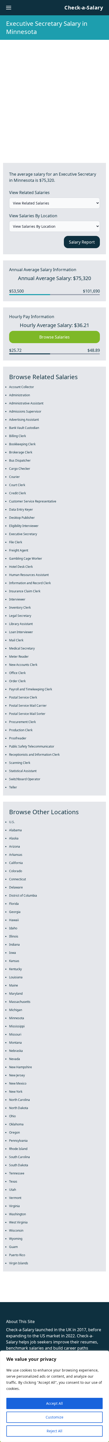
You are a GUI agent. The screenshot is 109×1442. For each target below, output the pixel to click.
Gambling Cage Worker (25, 558)
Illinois (13, 936)
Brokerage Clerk (20, 452)
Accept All (54, 1403)
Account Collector (21, 387)
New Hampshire (20, 1067)
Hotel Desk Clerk (21, 566)
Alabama (15, 830)
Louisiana (16, 977)
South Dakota (18, 1165)
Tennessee (16, 1173)
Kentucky (15, 969)
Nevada (14, 1059)
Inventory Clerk (20, 607)
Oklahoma (16, 1124)
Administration (19, 395)
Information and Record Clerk (30, 583)
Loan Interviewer (21, 632)
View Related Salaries (29, 192)
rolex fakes (30, 1293)
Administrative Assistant (26, 403)
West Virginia (18, 1222)
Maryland (16, 993)
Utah (12, 1189)
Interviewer (17, 599)
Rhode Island (18, 1149)
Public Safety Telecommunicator (31, 746)
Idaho (13, 928)
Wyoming (15, 1238)
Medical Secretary (22, 648)
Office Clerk (17, 673)
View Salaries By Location (33, 216)
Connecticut (17, 879)
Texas (13, 1181)
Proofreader (17, 738)
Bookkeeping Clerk (22, 444)
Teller (13, 787)
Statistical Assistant (23, 771)
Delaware (16, 887)
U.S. (12, 822)
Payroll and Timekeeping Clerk (30, 689)
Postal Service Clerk (23, 697)
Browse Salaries (54, 337)
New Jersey (17, 1075)
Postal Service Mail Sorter (27, 714)
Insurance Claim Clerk (24, 591)
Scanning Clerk (19, 763)
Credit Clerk (17, 493)
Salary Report (82, 242)
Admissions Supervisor (25, 411)
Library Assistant (21, 624)
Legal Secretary (20, 616)
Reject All (54, 1430)
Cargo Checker (19, 468)
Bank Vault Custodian (24, 428)
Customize (54, 1417)
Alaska (14, 838)
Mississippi (17, 1026)
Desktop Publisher (22, 517)
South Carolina (19, 1157)
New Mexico (17, 1083)
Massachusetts (19, 1002)
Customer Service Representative (32, 501)
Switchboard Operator (24, 779)
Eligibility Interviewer (24, 526)
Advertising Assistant (24, 419)
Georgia (15, 912)
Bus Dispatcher (20, 460)
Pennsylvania (18, 1140)
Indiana (14, 944)
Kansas (14, 961)
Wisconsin (16, 1230)
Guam (13, 1247)
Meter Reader (19, 656)
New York (15, 1091)
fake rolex (9, 1293)
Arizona (14, 846)
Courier (14, 477)
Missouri (15, 1034)
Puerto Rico (17, 1255)
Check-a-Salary (83, 7)
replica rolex (76, 1293)
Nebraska (16, 1051)
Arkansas (15, 854)
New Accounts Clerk (23, 665)
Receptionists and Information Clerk (34, 754)
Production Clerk (20, 730)
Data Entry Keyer (21, 509)
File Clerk (15, 542)
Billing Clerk (17, 436)
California (16, 863)
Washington (17, 1214)
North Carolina (19, 1100)
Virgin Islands (18, 1263)
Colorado (15, 871)
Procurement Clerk (22, 722)
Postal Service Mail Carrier (28, 705)
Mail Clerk (16, 640)
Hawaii (14, 920)
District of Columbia (23, 895)
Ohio (12, 1116)
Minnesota (16, 1018)
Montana (15, 1042)
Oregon (14, 1132)
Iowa (12, 953)
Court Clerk (17, 485)
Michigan (15, 1010)
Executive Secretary (23, 534)
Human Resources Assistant (29, 575)
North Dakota (18, 1108)
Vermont (15, 1198)
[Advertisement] (54, 97)
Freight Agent (18, 550)
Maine (13, 985)
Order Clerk (17, 681)
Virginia (14, 1206)
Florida (14, 904)
